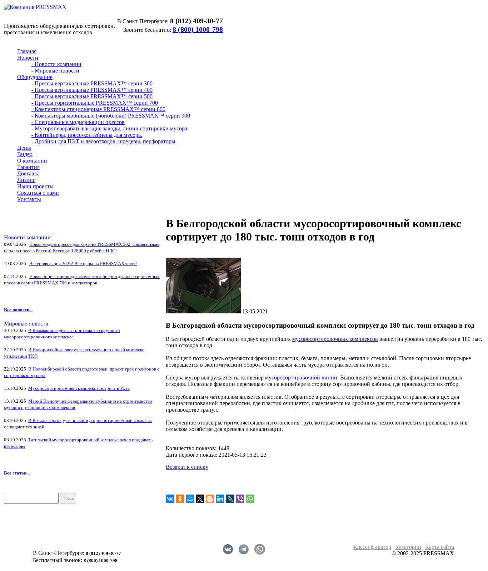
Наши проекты (35, 186)
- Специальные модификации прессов (78, 122)
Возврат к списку (187, 467)
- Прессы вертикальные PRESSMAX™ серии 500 (92, 96)
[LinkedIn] (220, 499)
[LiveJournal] (230, 499)
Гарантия (28, 167)
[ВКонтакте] (170, 499)
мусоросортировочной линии (301, 377)
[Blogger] (210, 499)
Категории (408, 547)
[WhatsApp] (250, 499)
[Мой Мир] (190, 499)
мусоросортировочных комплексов (335, 339)
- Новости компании (56, 64)
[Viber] (240, 499)
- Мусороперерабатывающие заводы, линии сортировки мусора (109, 128)
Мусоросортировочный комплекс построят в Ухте (79, 388)
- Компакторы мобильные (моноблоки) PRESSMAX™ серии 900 (110, 116)
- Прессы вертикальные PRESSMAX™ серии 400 (92, 90)
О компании (32, 161)
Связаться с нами (38, 193)
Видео (25, 154)
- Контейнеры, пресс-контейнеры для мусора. (86, 135)
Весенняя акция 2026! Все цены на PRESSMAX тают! (83, 263)
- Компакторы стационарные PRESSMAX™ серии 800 (98, 109)
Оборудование (35, 77)
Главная (26, 51)
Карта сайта (439, 547)
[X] (200, 499)
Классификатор (372, 547)
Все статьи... (17, 473)
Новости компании (27, 237)
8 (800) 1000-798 (198, 29)
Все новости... (18, 309)
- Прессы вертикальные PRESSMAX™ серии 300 (92, 83)
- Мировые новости (55, 71)
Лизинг (26, 180)
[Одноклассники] (180, 499)
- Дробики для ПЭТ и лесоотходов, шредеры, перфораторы (103, 141)
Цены (24, 148)
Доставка (28, 173)
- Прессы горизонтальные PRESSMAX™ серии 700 (94, 103)
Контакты (29, 199)
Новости (27, 58)
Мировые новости (26, 324)
